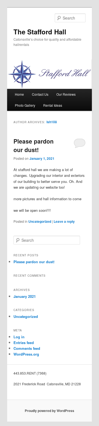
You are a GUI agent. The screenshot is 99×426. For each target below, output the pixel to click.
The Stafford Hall (39, 31)
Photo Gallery (25, 105)
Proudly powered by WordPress (49, 410)
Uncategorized (39, 221)
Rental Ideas (52, 105)
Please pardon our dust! (33, 145)
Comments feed (26, 348)
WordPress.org (26, 354)
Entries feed (23, 342)
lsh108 (51, 121)
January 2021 (24, 296)
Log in (18, 336)
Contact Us (40, 94)
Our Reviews (66, 94)
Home (19, 94)
